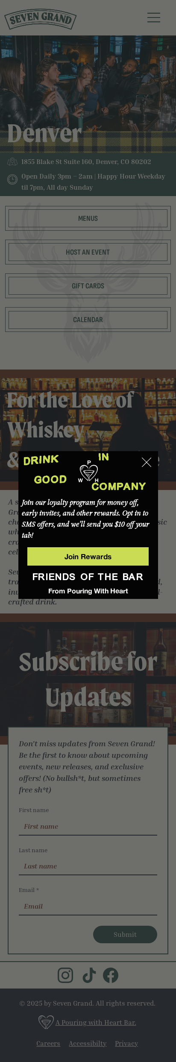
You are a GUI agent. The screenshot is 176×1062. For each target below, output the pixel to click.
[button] (146, 463)
